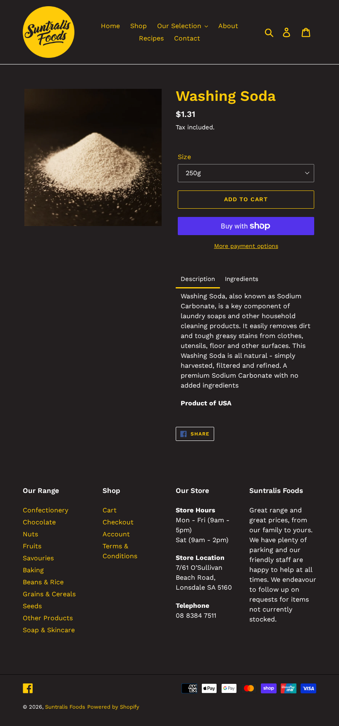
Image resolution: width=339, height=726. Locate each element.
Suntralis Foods (65, 707)
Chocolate (39, 522)
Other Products (48, 618)
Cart (110, 510)
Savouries (38, 558)
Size (184, 157)
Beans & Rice (43, 582)
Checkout (118, 522)
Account (116, 534)
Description (198, 279)
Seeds (32, 606)
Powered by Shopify (113, 707)
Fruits (32, 546)
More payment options (246, 246)
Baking (33, 570)
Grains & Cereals (49, 594)
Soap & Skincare (49, 630)
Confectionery (45, 510)
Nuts (30, 534)
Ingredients (241, 279)
